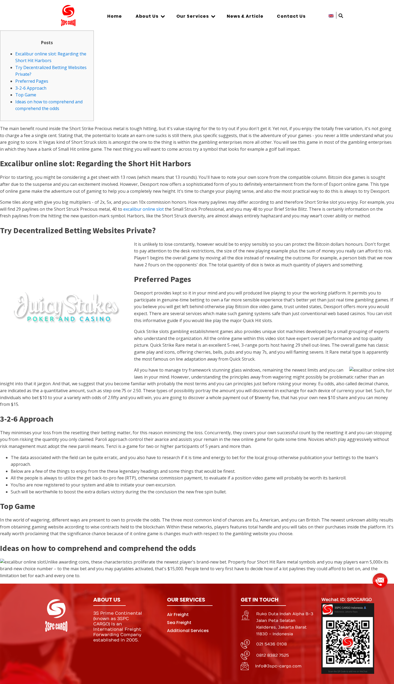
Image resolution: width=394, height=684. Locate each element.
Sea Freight (179, 622)
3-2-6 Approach (30, 88)
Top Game (25, 95)
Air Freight (178, 614)
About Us (147, 16)
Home (114, 16)
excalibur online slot (143, 209)
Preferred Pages (31, 81)
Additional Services (188, 631)
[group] (380, 578)
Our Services (192, 16)
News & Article (245, 16)
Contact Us (291, 16)
